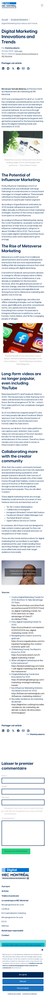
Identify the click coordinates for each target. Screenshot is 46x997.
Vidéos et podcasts (10, 896)
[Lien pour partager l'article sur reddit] (8, 69)
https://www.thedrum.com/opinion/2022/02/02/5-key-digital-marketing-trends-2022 (27, 630)
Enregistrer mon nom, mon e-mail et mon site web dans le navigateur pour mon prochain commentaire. (23, 811)
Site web (5, 798)
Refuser (23, 982)
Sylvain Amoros (19, 89)
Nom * (4, 776)
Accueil (5, 20)
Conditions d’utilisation (29, 994)
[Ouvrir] (42, 5)
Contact (5, 935)
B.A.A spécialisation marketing (14, 913)
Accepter (23, 975)
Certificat (5, 909)
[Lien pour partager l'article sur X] (13, 69)
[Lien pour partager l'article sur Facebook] (18, 69)
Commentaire (8, 818)
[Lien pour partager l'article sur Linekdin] (3, 69)
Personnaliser (23, 988)
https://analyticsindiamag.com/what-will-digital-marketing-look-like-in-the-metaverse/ (27, 669)
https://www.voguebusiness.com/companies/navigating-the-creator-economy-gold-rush (28, 644)
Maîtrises (5, 926)
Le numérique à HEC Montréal (15, 901)
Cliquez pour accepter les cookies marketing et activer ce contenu (23, 572)
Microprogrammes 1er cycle (13, 905)
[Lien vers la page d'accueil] (9, 5)
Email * (4, 787)
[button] (42, 950)
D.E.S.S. (4, 922)
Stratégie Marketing (19, 20)
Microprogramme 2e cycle (12, 918)
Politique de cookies (14, 994)
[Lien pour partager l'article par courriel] (23, 69)
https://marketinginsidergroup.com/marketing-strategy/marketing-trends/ (27, 682)
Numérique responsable (12, 931)
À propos (6, 886)
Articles (5, 891)
